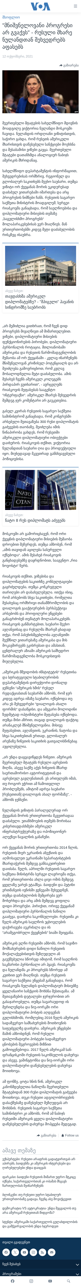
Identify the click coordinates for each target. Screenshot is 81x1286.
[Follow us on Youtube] (24, 1252)
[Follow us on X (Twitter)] (15, 1252)
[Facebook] (12, 1281)
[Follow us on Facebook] (6, 1252)
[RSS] (42, 1252)
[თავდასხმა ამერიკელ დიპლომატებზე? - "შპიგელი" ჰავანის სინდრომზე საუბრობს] (40, 266)
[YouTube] (50, 1281)
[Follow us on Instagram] (33, 1252)
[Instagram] (31, 1281)
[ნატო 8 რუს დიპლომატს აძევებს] (40, 490)
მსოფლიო (11, 17)
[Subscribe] (51, 1252)
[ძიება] (69, 1281)
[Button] (69, 65)
